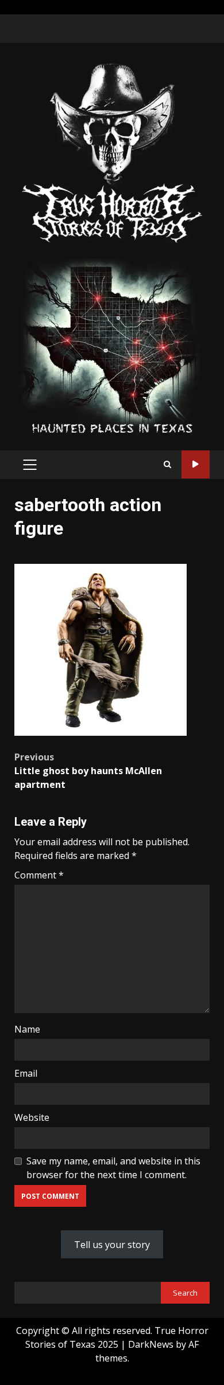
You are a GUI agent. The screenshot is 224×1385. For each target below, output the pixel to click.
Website (31, 1117)
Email (25, 1073)
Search (185, 1293)
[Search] (167, 464)
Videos (195, 464)
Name (27, 1029)
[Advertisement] (112, 346)
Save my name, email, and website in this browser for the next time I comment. (113, 1168)
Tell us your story (112, 1244)
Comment (39, 875)
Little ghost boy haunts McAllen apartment (88, 771)
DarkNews (150, 1344)
